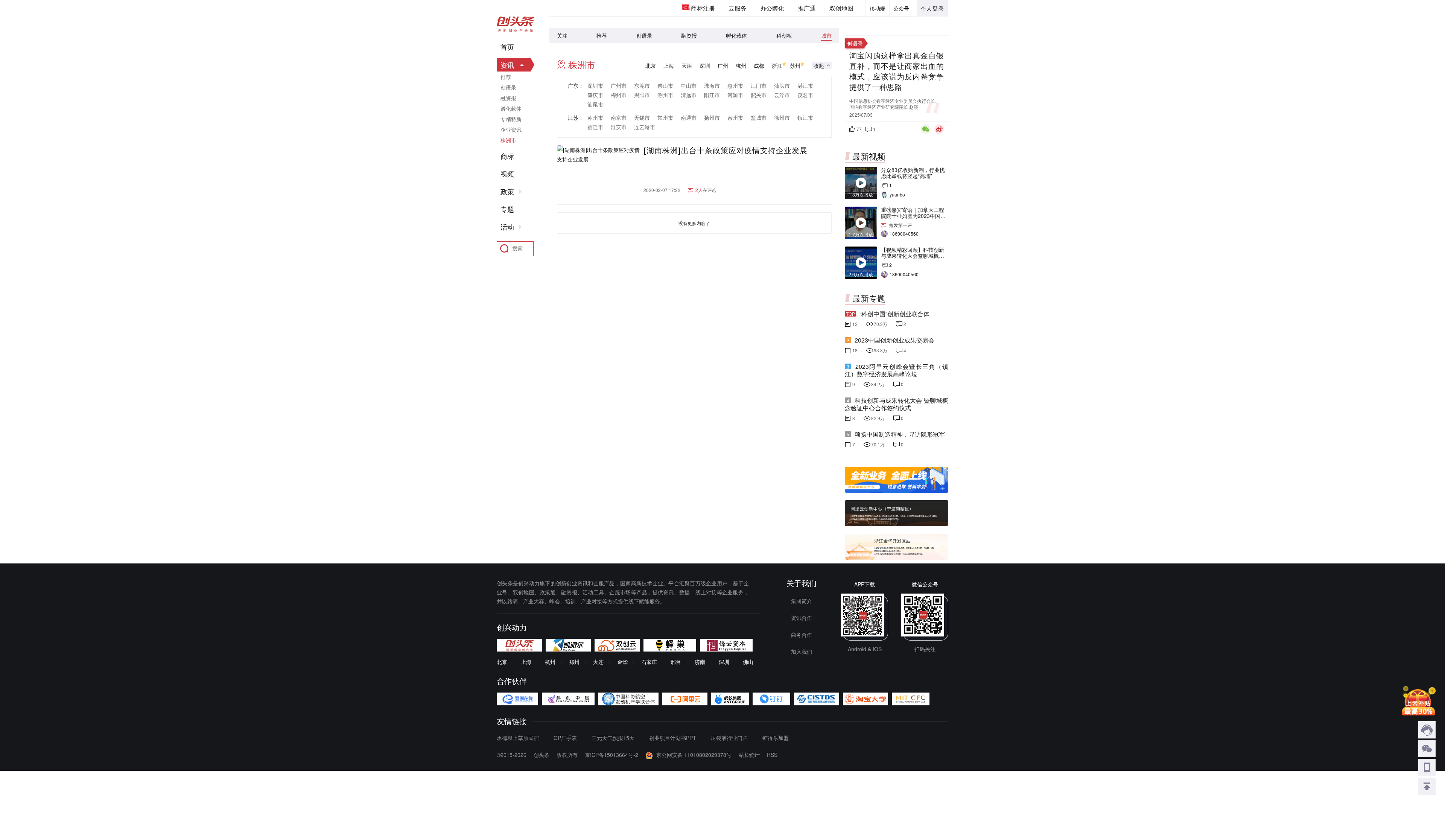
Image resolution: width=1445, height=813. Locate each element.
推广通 (807, 8)
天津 (686, 65)
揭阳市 (642, 95)
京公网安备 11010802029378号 (694, 754)
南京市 (619, 117)
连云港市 (644, 127)
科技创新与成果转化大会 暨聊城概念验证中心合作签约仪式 (896, 404)
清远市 (689, 95)
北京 (650, 65)
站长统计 (749, 754)
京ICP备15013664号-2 (611, 754)
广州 (723, 65)
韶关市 (759, 95)
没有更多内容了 (694, 223)
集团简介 (801, 600)
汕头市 (782, 85)
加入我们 (801, 651)
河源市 (735, 95)
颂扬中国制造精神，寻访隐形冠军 (900, 434)
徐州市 (782, 117)
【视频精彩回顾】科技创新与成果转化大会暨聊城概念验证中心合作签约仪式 (912, 255)
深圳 (705, 65)
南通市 (689, 117)
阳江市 (712, 95)
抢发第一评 (900, 225)
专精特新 (511, 119)
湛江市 (805, 85)
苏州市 (595, 117)
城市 (826, 35)
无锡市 (642, 117)
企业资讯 (511, 129)
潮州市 (665, 95)
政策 (507, 191)
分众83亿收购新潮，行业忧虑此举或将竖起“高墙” (913, 173)
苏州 (795, 65)
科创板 (784, 35)
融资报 (689, 35)
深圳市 (595, 85)
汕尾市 (595, 104)
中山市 (689, 85)
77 (859, 129)
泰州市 (735, 117)
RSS (772, 754)
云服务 (738, 8)
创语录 (644, 35)
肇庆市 (595, 95)
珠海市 (712, 85)
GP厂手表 (565, 737)
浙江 (777, 65)
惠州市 (735, 85)
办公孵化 (772, 8)
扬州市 (712, 117)
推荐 (601, 35)
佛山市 (665, 85)
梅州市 (619, 95)
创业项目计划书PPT (672, 737)
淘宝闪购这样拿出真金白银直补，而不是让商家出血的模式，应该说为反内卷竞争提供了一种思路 (896, 71)
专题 (507, 209)
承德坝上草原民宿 (518, 737)
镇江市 (805, 117)
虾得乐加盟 (775, 737)
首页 (507, 47)
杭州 (741, 65)
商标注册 (703, 8)
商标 (507, 156)
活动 (507, 227)
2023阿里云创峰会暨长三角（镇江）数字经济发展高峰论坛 (896, 370)
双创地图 (841, 8)
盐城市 (759, 117)
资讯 (507, 65)
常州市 (665, 117)
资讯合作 (801, 617)
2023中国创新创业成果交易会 (894, 340)
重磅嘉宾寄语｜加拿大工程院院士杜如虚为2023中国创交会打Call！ (913, 215)
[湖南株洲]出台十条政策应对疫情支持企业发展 (725, 150)
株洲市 (508, 140)
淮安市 (619, 127)
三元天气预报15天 (613, 737)
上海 (668, 65)
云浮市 (782, 95)
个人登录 (932, 8)
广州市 (619, 85)
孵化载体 (736, 35)
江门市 (759, 85)
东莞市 (642, 85)
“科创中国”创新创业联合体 (894, 313)
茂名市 (805, 95)
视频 (507, 174)
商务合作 (801, 634)
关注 (562, 35)
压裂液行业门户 (729, 737)
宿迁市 (595, 127)
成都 (759, 65)
